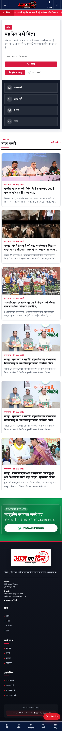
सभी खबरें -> (56, 142)
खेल (7, 631)
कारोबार (9, 626)
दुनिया (8, 621)
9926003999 (9, 587)
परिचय (8, 648)
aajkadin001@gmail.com (13, 594)
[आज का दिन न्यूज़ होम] (27, 5)
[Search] (57, 4)
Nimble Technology (42, 713)
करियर (8, 658)
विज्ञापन (9, 663)
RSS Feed (10, 691)
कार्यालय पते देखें (11, 600)
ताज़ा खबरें (10, 681)
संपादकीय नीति (11, 695)
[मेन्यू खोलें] (4, 4)
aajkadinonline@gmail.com (15, 596)
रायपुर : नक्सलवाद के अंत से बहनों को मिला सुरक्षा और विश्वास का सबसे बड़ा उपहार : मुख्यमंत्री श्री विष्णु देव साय (30, 477)
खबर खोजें (10, 686)
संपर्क (8, 653)
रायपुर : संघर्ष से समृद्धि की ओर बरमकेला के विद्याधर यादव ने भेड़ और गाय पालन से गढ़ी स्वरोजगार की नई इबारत (30, 250)
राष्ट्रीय (8, 616)
